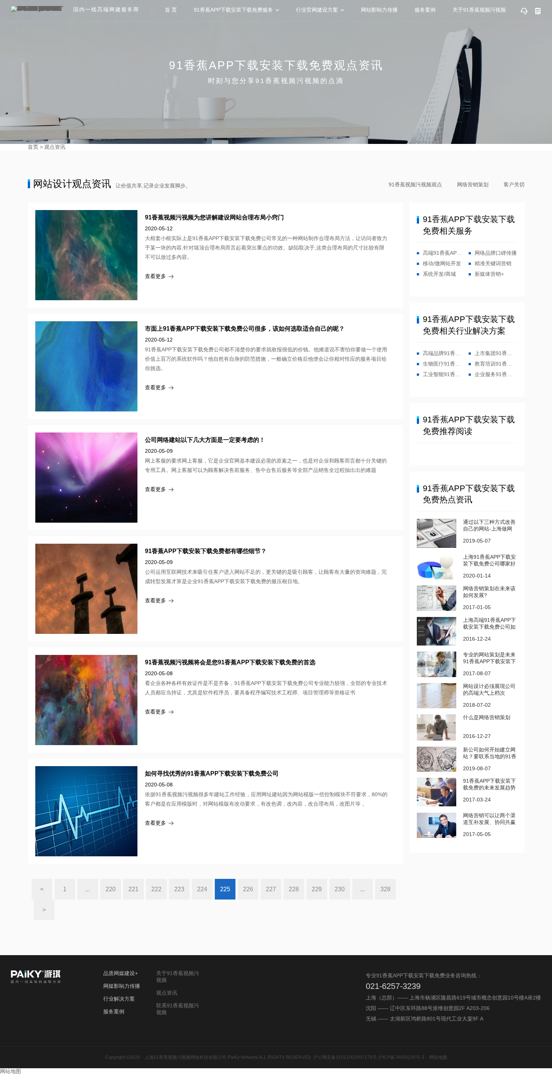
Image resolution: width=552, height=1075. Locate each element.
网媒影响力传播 (121, 986)
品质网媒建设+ (120, 973)
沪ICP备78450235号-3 (401, 1057)
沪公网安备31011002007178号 (345, 1057)
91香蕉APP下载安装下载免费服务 (233, 10)
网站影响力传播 (379, 10)
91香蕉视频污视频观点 (415, 184)
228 (294, 889)
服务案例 (425, 10)
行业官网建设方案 (317, 10)
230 (340, 889)
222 (156, 889)
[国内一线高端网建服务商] (39, 9)
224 (202, 889)
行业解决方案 (119, 999)
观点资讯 (54, 147)
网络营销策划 (473, 184)
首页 (33, 147)
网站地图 (438, 1057)
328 (385, 889)
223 (179, 889)
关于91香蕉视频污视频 (479, 10)
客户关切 (514, 184)
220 (111, 889)
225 (225, 889)
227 (271, 889)
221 (133, 889)
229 (317, 889)
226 (248, 889)
